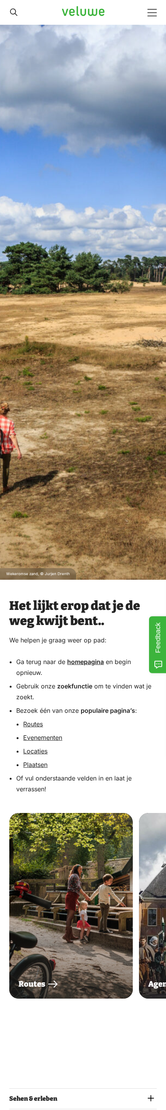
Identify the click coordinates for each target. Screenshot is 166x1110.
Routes (33, 724)
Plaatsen (35, 764)
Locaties (35, 751)
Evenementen (42, 737)
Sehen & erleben (33, 1098)
